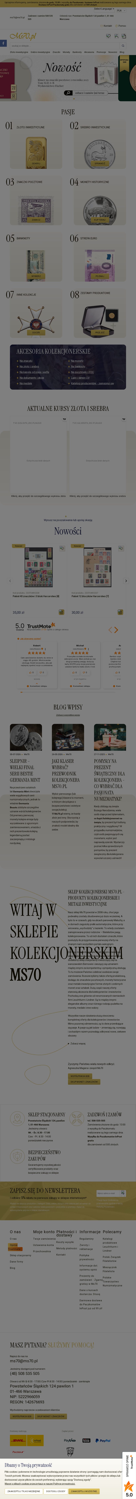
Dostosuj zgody (55, 1491)
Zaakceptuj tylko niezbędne (23, 1491)
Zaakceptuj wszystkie (84, 1491)
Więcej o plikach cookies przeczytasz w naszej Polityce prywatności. (40, 1483)
